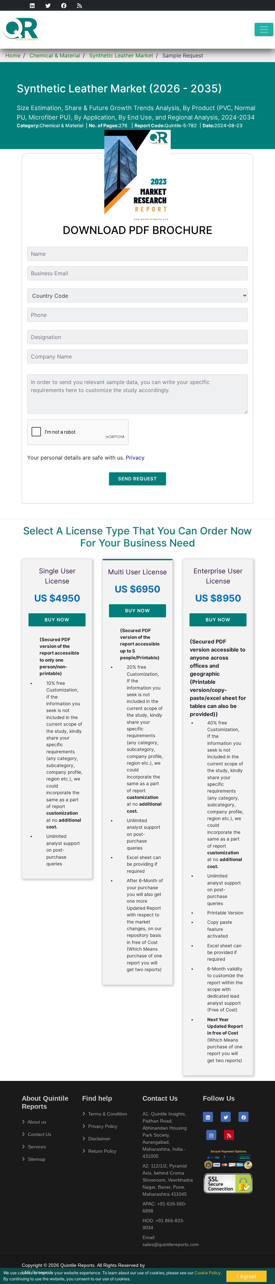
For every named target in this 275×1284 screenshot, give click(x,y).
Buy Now (57, 619)
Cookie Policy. (208, 1272)
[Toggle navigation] (264, 29)
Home (12, 55)
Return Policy (101, 1151)
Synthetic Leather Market (121, 55)
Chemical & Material (55, 55)
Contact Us (38, 1134)
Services (36, 1146)
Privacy (135, 457)
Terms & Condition (107, 1113)
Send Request (137, 478)
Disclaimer (98, 1138)
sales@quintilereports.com (171, 1244)
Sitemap (35, 1159)
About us (36, 1122)
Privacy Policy (102, 1126)
